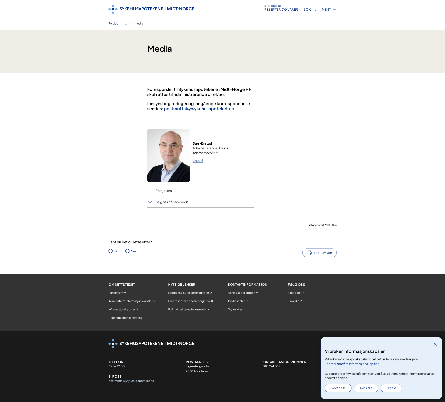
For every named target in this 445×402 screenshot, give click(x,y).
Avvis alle (366, 388)
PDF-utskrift (323, 253)
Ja (115, 251)
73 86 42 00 (116, 366)
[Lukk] (435, 344)
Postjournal (164, 191)
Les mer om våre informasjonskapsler (352, 364)
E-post (198, 160)
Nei (133, 251)
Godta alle (338, 388)
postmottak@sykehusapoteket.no (199, 108)
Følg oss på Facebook (172, 202)
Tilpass (391, 388)
